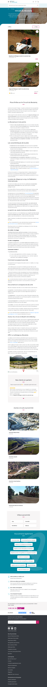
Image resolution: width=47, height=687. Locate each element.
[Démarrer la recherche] (37, 5)
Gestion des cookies (12, 630)
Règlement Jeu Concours (13, 674)
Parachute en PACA (12, 640)
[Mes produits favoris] (36, 2)
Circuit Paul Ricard (29, 193)
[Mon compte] (33, 2)
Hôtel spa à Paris (11, 647)
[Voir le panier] (38, 2)
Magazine (10, 672)
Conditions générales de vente (14, 663)
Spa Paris (10, 653)
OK (37, 622)
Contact (9, 661)
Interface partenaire (12, 681)
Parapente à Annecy (12, 649)
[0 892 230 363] (23, 608)
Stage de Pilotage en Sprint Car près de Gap (23, 395)
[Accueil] (8, 8)
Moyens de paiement (12, 665)
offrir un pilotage (14, 342)
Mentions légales (11, 667)
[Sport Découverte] (13, 2)
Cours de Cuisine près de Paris (14, 651)
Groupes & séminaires (12, 684)
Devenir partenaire (12, 679)
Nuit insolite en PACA (12, 644)
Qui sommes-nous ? (12, 658)
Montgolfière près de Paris (13, 642)
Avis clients (10, 669)
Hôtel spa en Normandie (13, 638)
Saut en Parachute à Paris (13, 636)
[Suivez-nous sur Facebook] (9, 628)
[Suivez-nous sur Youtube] (15, 628)
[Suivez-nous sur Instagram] (12, 628)
